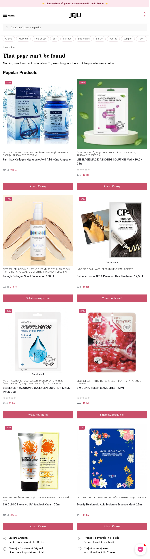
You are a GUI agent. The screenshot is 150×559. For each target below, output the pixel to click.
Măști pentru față (106, 152)
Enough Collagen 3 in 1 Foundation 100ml (28, 276)
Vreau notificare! (112, 298)
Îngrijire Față (48, 152)
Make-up (23, 38)
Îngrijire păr (85, 269)
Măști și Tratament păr (109, 269)
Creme (8, 38)
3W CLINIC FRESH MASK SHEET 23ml (100, 388)
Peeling (113, 38)
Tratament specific (25, 155)
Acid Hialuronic (13, 152)
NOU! (122, 152)
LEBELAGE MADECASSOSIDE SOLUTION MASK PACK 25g (109, 161)
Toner (142, 38)
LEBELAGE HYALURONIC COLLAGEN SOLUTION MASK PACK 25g (36, 390)
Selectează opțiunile (38, 298)
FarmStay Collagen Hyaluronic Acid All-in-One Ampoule (37, 159)
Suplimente (84, 38)
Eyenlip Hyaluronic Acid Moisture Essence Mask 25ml (109, 504)
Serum (99, 38)
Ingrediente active (51, 381)
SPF (55, 38)
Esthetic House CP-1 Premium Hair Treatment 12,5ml (110, 276)
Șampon (128, 38)
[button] (144, 15)
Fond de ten (40, 38)
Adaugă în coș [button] (38, 186)
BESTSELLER (31, 152)
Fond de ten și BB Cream (55, 269)
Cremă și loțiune (28, 269)
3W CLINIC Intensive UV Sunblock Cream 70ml (31, 504)
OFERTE (130, 152)
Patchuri (67, 38)
